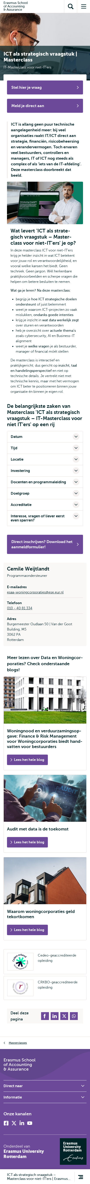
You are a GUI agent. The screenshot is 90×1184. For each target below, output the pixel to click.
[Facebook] (6, 1123)
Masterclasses (18, 1042)
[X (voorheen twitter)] (14, 1123)
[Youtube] (29, 1123)
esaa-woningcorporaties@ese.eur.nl (35, 592)
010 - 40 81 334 (19, 608)
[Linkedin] (21, 1123)
